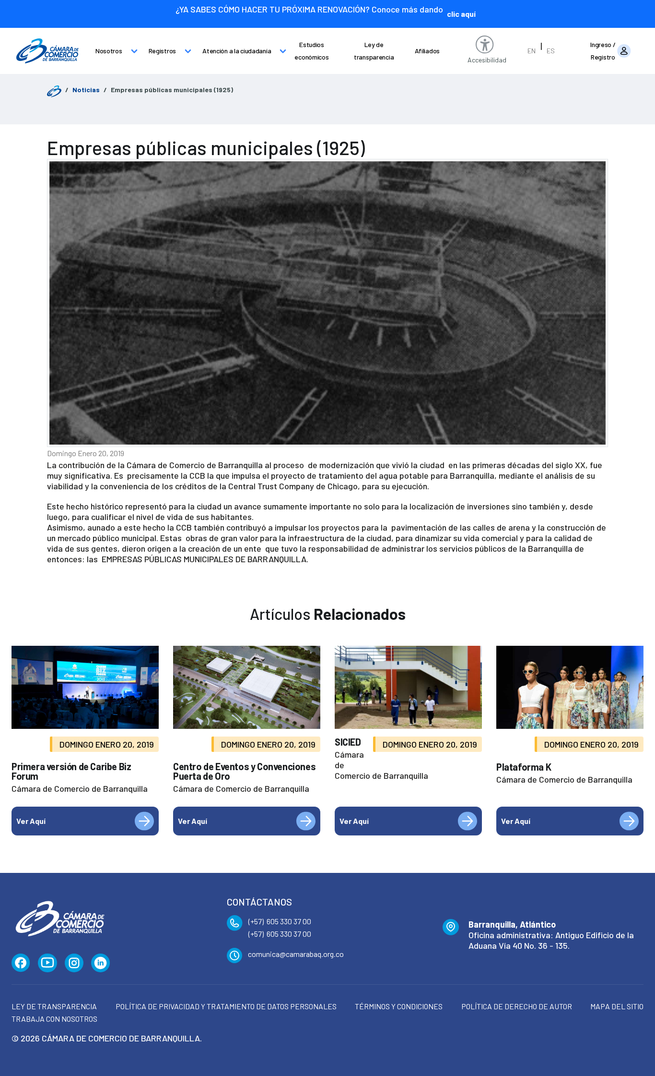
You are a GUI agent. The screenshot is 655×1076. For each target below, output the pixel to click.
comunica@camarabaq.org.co (296, 953)
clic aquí (461, 13)
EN (531, 51)
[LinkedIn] (100, 963)
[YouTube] (47, 963)
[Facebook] (21, 963)
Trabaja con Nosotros (54, 1018)
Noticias (86, 89)
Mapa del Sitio (616, 1006)
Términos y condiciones (399, 1006)
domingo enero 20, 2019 (85, 453)
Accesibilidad (487, 60)
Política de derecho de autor (516, 1006)
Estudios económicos (311, 50)
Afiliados (427, 51)
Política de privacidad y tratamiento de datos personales (226, 1006)
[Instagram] (74, 963)
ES (551, 51)
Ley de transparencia (374, 50)
